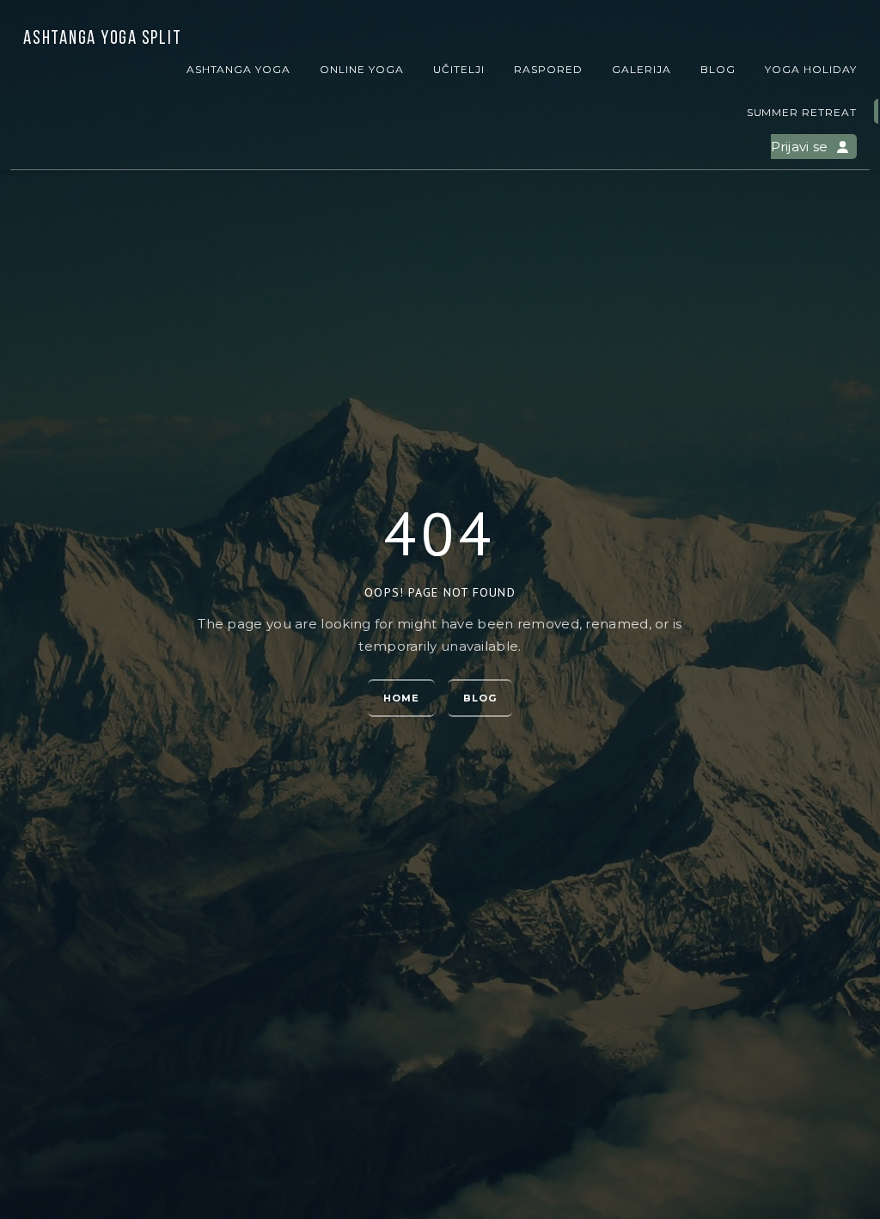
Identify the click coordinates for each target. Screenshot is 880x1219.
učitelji (459, 69)
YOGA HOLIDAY (811, 69)
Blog (480, 698)
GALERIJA (641, 69)
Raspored (548, 69)
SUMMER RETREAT (802, 112)
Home (401, 698)
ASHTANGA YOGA (238, 69)
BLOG (718, 69)
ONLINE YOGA (362, 69)
